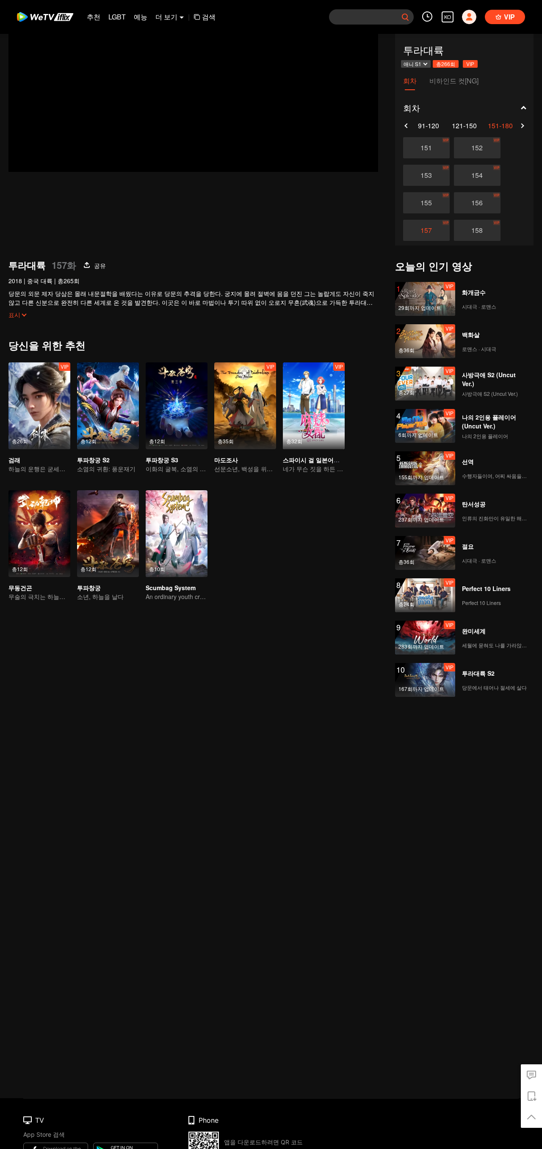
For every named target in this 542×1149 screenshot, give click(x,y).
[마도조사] (245, 405)
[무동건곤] (39, 533)
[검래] (39, 405)
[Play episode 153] (426, 175)
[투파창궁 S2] (108, 405)
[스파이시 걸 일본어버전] (314, 405)
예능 (140, 17)
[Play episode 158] (477, 230)
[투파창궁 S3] (176, 405)
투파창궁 (89, 587)
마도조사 (226, 460)
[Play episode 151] (426, 147)
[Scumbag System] (176, 533)
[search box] (405, 17)
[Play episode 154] (477, 175)
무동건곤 (20, 587)
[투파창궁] (108, 533)
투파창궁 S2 (93, 460)
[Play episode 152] (477, 147)
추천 (93, 17)
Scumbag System (171, 587)
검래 (14, 460)
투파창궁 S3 (162, 460)
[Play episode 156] (477, 202)
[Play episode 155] (426, 202)
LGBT (117, 17)
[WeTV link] (45, 17)
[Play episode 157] (426, 230)
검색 (209, 17)
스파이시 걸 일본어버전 (314, 460)
